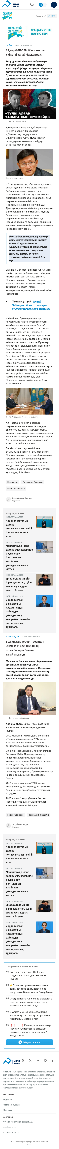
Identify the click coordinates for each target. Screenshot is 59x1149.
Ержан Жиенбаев (15, 815)
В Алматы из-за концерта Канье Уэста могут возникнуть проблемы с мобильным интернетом (31, 1015)
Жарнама (7, 1110)
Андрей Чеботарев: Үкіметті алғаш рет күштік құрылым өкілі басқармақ (31, 305)
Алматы (39, 16)
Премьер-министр (16, 489)
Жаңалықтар (12, 636)
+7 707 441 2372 (11, 1132)
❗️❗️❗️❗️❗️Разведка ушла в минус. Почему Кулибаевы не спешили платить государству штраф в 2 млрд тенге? (31, 1030)
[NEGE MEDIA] (10, 4)
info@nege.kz (9, 1127)
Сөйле (9, 45)
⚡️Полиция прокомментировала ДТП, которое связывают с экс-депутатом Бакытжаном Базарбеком (31, 989)
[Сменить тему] (43, 5)
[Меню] (54, 5)
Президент (12, 482)
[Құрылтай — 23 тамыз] (7, 16)
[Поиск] (32, 4)
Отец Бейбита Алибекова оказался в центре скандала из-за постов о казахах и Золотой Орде (31, 1002)
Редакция (7, 1099)
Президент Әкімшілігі (33, 482)
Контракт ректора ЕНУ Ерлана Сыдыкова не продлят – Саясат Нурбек (28, 975)
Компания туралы (11, 1104)
